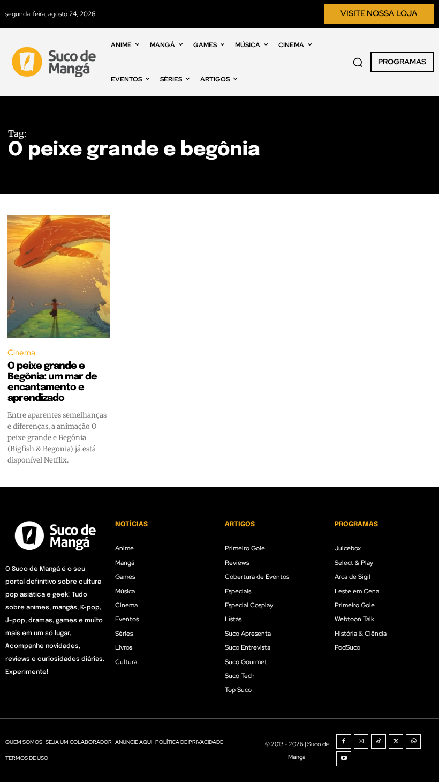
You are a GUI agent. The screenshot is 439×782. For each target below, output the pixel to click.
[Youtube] (343, 758)
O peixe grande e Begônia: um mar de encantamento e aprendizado (52, 382)
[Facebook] (343, 741)
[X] (396, 741)
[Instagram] (361, 741)
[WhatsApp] (413, 741)
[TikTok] (378, 741)
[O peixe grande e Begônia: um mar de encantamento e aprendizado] (58, 276)
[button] (357, 62)
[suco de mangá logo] (55, 62)
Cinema (21, 352)
